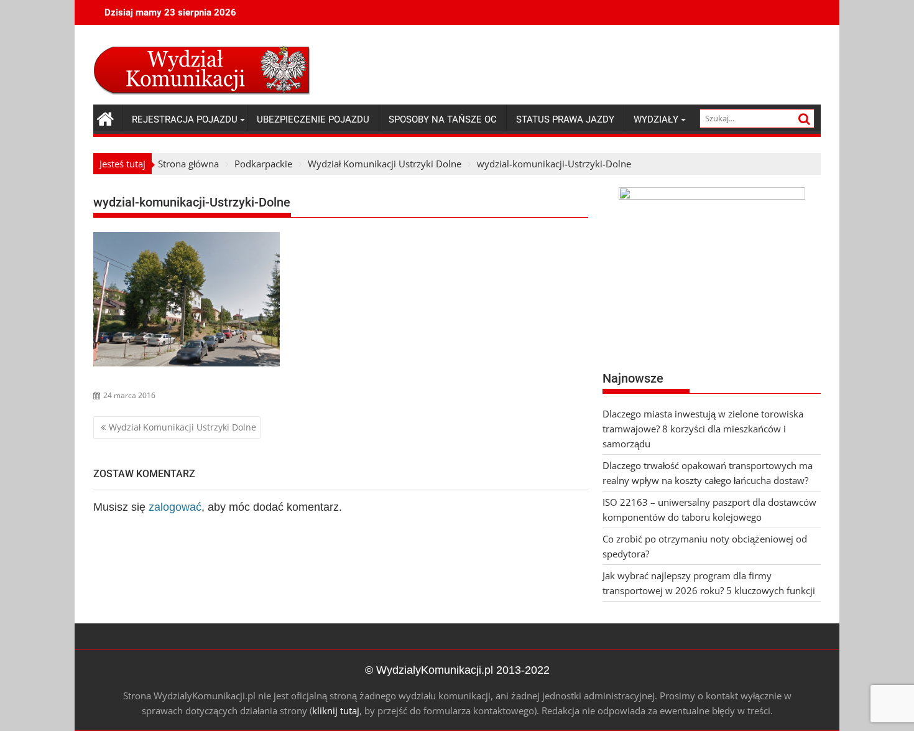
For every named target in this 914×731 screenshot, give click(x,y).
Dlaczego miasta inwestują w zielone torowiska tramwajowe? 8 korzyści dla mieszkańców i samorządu (702, 428)
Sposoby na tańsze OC (443, 119)
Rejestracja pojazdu (185, 119)
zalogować (175, 507)
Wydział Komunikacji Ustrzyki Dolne (182, 427)
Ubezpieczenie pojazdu (313, 119)
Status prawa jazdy (565, 119)
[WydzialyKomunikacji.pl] (105, 117)
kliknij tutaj (335, 710)
